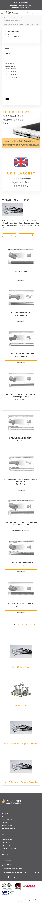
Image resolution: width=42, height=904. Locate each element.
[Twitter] (8, 877)
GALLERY (4, 851)
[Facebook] (2, 877)
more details (21, 280)
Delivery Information (9, 848)
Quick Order (28, 5)
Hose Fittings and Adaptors (10, 20)
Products (12, 17)
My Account (13, 5)
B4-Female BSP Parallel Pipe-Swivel (21, 353)
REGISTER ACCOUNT (8, 819)
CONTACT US (5, 823)
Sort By (22, 235)
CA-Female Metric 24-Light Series (21, 604)
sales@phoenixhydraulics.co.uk (13, 868)
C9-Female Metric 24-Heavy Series (21, 562)
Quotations (21, 5)
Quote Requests (7, 845)
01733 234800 (24, 2)
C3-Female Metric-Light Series (21, 438)
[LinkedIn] (15, 877)
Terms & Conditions (8, 829)
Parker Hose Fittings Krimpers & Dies (13, 24)
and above (11, 77)
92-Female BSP (21, 271)
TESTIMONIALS (6, 854)
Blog (3, 816)
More (20, 17)
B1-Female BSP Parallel (21, 312)
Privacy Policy (7, 826)
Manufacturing (7, 839)
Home (5, 17)
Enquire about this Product (21, 530)
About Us (5, 813)
